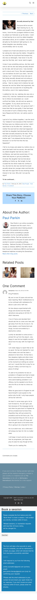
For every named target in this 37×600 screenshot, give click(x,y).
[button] (4, 272)
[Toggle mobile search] (30, 3)
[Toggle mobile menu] (33, 3)
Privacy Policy (8, 487)
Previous (25, 13)
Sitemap (17, 487)
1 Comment (11, 185)
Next (31, 13)
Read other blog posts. (10, 254)
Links (23, 487)
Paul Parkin (7, 183)
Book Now (4, 535)
